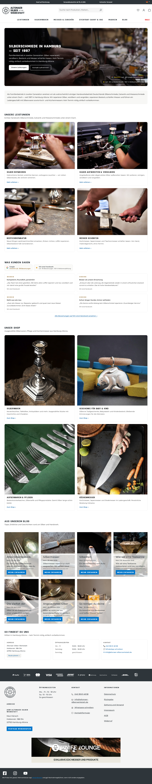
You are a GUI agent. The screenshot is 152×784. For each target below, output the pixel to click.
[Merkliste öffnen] (138, 10)
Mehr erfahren (16, 572)
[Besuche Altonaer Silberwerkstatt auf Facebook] (4, 773)
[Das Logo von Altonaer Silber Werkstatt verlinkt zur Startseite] (13, 10)
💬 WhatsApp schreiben (113, 649)
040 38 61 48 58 (81, 694)
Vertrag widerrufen (19, 729)
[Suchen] (100, 10)
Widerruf (108, 721)
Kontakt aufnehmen (40, 68)
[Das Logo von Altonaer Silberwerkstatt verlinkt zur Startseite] (18, 692)
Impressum (109, 710)
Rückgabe (108, 699)
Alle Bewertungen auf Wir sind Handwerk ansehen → (76, 316)
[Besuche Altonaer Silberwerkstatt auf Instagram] (15, 773)
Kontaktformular (82, 713)
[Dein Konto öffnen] (143, 10)
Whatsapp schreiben (84, 707)
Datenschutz (110, 694)
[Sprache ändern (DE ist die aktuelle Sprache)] (148, 2)
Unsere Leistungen (19, 67)
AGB (106, 716)
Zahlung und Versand (114, 705)
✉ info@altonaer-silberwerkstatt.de (117, 652)
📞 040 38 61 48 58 (110, 646)
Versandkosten (37, 777)
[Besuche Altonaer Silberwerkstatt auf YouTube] (25, 773)
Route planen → (14, 655)
